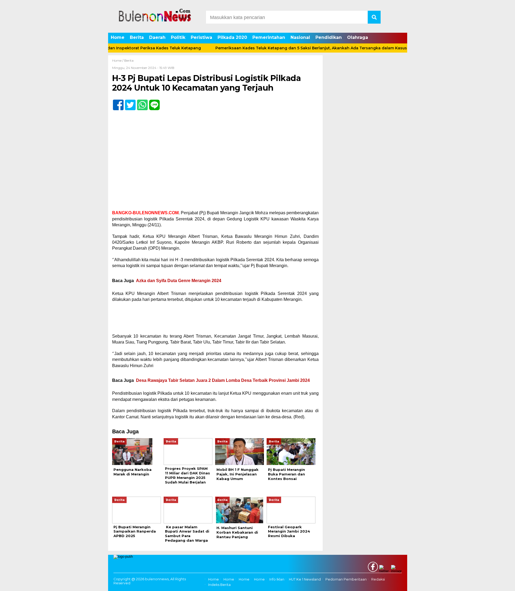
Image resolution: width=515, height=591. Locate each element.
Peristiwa (201, 37)
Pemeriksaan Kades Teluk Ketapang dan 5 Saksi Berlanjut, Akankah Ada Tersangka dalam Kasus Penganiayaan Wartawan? (321, 48)
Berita (137, 37)
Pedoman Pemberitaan (346, 579)
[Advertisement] (215, 170)
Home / (118, 60)
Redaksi (378, 579)
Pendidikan (328, 37)
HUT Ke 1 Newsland (305, 579)
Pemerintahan (268, 37)
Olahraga (357, 37)
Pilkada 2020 (232, 37)
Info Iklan (276, 579)
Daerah (157, 37)
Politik (178, 37)
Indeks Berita (219, 585)
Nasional (300, 37)
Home (117, 37)
